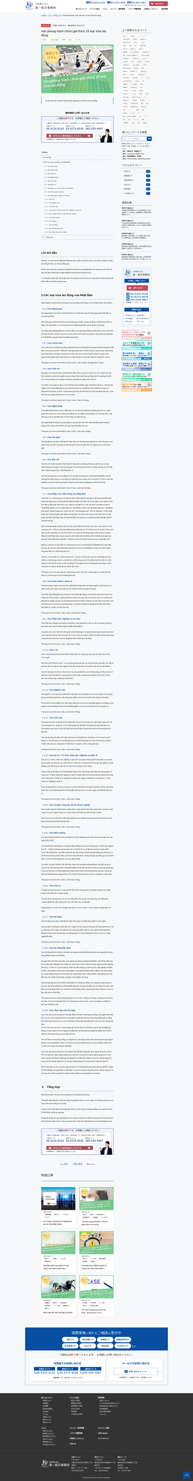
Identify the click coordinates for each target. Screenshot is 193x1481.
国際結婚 (125, 52)
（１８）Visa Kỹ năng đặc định (53, 228)
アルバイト (136, 119)
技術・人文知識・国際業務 (129, 116)
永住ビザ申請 (75, 1408)
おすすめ (132, 113)
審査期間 (125, 87)
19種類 (63, 39)
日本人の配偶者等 (134, 52)
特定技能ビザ (48, 1305)
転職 (130, 45)
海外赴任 (125, 113)
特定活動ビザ (64, 1302)
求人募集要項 (104, 1408)
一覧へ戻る (77, 1164)
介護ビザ (47, 1308)
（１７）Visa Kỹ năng (50, 225)
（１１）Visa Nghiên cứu (51, 203)
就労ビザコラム (48, 1431)
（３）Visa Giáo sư (49, 173)
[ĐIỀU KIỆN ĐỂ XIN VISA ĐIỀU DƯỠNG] (58, 1297)
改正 (139, 122)
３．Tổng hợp (48, 237)
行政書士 (141, 90)
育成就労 (145, 122)
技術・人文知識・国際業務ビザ (130, 55)
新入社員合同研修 (105, 1411)
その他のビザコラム (49, 1444)
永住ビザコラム (48, 1439)
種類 (70, 39)
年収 (135, 45)
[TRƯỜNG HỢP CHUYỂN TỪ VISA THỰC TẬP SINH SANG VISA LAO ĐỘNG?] (58, 1253)
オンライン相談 (103, 1428)
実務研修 (135, 100)
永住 (129, 119)
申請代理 (125, 93)
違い (140, 116)
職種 (143, 119)
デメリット (147, 116)
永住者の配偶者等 (127, 81)
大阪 (124, 110)
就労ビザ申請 (75, 1400)
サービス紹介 (95, 9)
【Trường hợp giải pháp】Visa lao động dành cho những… (94, 1223)
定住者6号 (125, 61)
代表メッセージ (104, 1400)
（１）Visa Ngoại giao (50, 166)
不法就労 (92, 1261)
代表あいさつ (131, 315)
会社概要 (130, 318)
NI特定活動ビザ (100, 1214)
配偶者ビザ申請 (76, 1403)
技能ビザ (132, 74)
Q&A (143, 81)
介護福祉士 (47, 1302)
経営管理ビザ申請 (76, 1406)
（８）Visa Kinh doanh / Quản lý (53, 192)
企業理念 (141, 315)
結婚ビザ (141, 48)
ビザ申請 (133, 90)
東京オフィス (47, 1419)
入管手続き (125, 90)
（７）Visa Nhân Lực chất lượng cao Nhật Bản (58, 188)
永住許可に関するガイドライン (139, 97)
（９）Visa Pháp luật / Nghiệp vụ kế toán (56, 195)
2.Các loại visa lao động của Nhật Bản (56, 162)
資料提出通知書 (127, 68)
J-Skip (133, 122)
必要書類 (125, 84)
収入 (142, 77)
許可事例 (85, 1302)
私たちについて (81, 9)
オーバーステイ (142, 36)
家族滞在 (125, 71)
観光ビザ (125, 74)
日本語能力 (95, 1217)
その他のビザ (136, 193)
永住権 (124, 45)
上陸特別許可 (143, 71)
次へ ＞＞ (90, 1164)
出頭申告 (135, 39)
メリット (130, 110)
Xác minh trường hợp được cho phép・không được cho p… (93, 1311)
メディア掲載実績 (134, 9)
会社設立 (137, 81)
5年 (139, 113)
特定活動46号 (86, 1217)
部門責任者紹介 (144, 318)
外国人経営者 (136, 65)
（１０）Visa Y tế (49, 199)
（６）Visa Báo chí (49, 184)
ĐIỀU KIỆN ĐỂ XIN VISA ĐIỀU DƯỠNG (57, 1313)
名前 (141, 87)
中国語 (140, 93)
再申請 (141, 84)
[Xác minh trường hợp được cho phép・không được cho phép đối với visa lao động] (96, 1297)
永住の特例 (125, 97)
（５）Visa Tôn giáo (49, 181)
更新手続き (144, 106)
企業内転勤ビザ (146, 52)
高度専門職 (142, 45)
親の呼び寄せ (136, 58)
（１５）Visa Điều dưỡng (51, 217)
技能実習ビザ (48, 1261)
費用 (142, 103)
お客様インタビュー (151, 9)
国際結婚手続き (134, 106)
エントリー (103, 1414)
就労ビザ (46, 25)
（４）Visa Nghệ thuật (50, 177)
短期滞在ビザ (133, 71)
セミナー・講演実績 (118, 9)
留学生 (92, 1214)
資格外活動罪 (102, 1258)
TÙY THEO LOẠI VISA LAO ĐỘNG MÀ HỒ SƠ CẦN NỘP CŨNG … (57, 1223)
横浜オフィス (47, 1422)
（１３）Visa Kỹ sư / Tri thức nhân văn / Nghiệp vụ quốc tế (62, 210)
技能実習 (139, 61)
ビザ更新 (144, 65)
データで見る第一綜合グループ (109, 1403)
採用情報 (164, 9)
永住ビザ (143, 42)
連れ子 (132, 61)
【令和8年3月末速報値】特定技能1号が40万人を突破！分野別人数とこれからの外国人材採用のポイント (136, 225)
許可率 (147, 93)
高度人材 (125, 48)
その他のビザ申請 (76, 1414)
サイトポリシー (103, 1438)
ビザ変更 (54, 1258)
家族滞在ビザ (143, 39)
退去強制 (85, 1261)
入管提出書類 (48, 1214)
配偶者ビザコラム (48, 1433)
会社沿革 (130, 321)
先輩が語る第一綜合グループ (109, 1406)
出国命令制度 (126, 39)
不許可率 (125, 106)
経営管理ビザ (126, 65)
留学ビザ (136, 42)
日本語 (137, 110)
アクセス (141, 321)
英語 (143, 110)
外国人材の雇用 (54, 39)
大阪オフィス (47, 1417)
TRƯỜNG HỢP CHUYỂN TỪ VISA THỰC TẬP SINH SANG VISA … (56, 1267)
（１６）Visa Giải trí (49, 221)
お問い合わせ (103, 1433)
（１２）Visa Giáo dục (50, 206)
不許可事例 (93, 1302)
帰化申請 (132, 36)
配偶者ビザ (133, 48)
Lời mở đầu (47, 157)
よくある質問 (133, 84)
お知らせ (73, 1443)
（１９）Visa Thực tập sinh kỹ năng (54, 232)
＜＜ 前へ (64, 1164)
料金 (147, 103)
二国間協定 (125, 122)
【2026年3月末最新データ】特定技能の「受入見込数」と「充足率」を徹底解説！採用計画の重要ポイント (136, 212)
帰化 (124, 119)
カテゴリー (47, 1217)
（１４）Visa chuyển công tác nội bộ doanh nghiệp (59, 214)
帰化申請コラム (48, 1441)
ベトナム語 (77, 39)
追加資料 (136, 68)
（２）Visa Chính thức (50, 170)
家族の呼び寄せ (127, 42)
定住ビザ (144, 58)
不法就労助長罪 (134, 103)
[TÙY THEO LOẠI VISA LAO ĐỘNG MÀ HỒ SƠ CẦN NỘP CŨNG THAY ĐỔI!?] (58, 1208)
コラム (105, 9)
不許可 (148, 77)
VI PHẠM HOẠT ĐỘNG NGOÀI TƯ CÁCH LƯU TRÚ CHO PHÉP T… (94, 1267)
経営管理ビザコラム (49, 1436)
